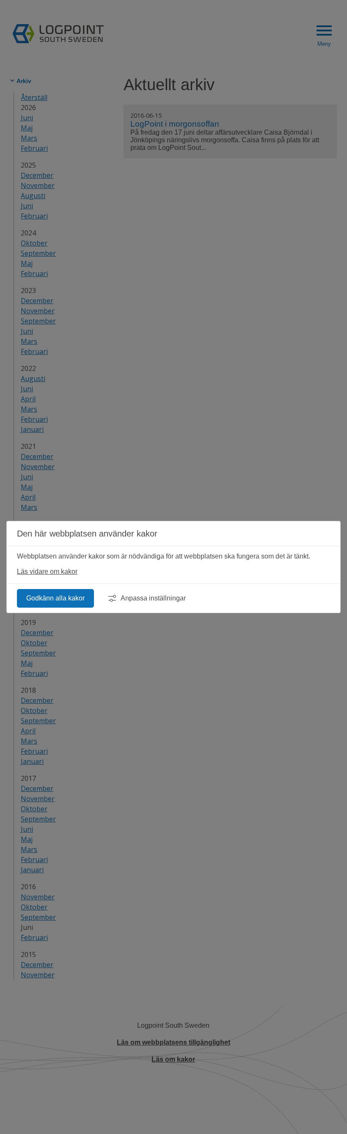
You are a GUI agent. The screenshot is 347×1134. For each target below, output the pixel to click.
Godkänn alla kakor (55, 598)
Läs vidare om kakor (47, 571)
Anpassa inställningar (153, 598)
